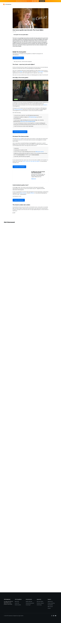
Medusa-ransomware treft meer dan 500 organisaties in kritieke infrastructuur (22, 542)
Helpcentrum (50, 601)
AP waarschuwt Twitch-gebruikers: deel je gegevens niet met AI (19, 340)
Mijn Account (50, 606)
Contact (49, 608)
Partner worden (18, 604)
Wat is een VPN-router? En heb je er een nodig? (15, 300)
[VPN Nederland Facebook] (53, 615)
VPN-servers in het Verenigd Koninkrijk (27, 121)
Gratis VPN (17, 603)
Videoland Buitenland (30, 603)
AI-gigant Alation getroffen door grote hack (14, 421)
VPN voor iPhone (40, 601)
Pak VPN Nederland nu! (18, 57)
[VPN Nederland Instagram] (51, 615)
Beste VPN (17, 601)
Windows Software (40, 603)
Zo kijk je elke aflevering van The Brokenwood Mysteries (17, 461)
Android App (39, 604)
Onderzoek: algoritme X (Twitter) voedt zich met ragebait (17, 583)
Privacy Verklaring (51, 603)
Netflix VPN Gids (29, 601)
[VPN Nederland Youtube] (55, 615)
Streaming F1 (28, 604)
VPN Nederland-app (32, 117)
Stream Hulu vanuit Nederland (19, 166)
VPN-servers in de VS (40, 151)
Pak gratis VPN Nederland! (18, 200)
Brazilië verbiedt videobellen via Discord (13, 502)
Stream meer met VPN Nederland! (20, 131)
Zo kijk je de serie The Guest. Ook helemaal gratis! (38, 172)
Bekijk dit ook (33, 178)
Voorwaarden (50, 604)
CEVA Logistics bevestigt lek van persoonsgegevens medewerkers (19, 381)
